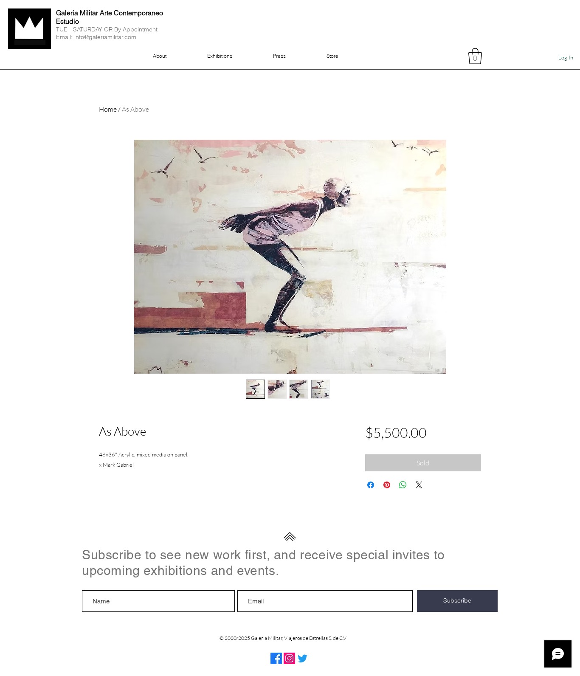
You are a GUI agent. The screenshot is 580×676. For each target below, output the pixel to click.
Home (108, 109)
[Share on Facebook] (371, 485)
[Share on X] (419, 485)
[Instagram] (289, 658)
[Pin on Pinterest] (387, 485)
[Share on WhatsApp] (403, 485)
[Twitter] (302, 658)
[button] (475, 56)
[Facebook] (276, 658)
